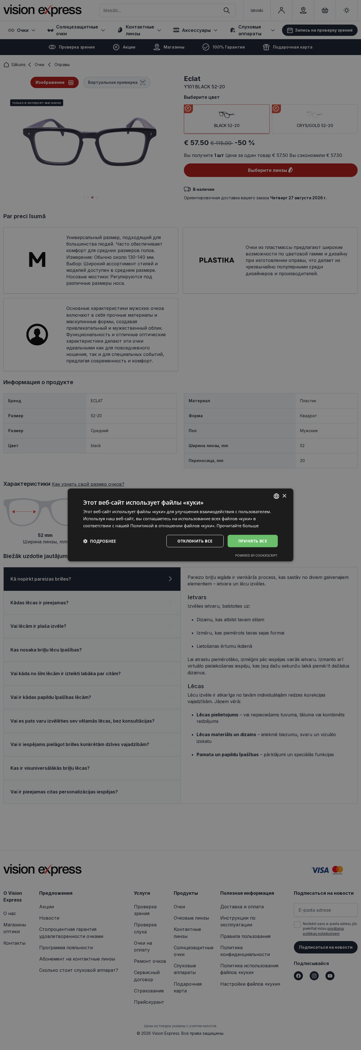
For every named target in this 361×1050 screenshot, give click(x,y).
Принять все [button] (252, 540)
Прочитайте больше (238, 525)
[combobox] (276, 496)
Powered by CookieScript (256, 555)
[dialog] (180, 525)
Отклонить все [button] (194, 540)
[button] (99, 541)
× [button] (284, 496)
